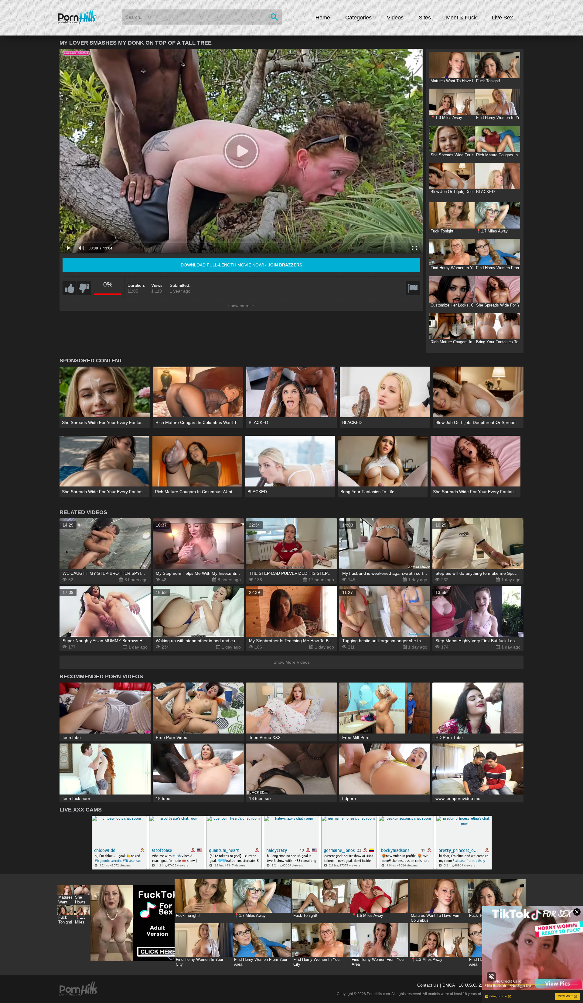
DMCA (448, 985)
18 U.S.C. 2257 (473, 985)
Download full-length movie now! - (241, 265)
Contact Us (427, 985)
